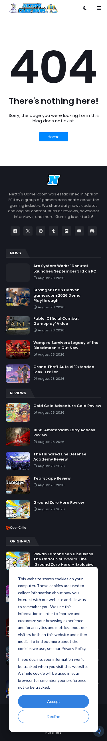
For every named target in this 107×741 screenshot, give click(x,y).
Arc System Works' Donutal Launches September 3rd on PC (64, 268)
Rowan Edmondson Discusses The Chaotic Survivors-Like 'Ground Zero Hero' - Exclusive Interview (63, 562)
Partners (53, 732)
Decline (53, 716)
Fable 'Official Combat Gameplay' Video (56, 321)
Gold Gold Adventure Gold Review (67, 405)
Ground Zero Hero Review (58, 502)
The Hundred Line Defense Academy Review (59, 457)
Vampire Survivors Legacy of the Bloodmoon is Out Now (65, 345)
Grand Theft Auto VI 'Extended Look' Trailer (63, 369)
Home (54, 137)
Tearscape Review (51, 478)
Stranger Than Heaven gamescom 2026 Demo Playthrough (56, 295)
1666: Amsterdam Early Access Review (64, 433)
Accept (53, 701)
